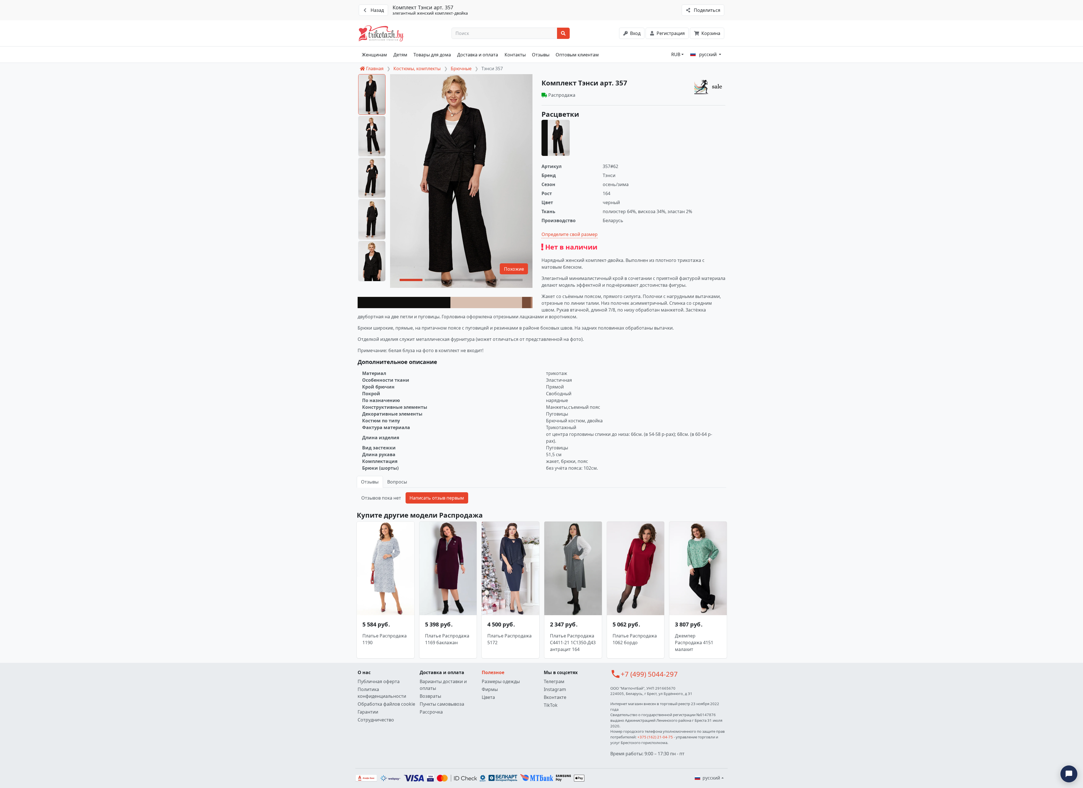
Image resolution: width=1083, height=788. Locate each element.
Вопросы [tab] (397, 482)
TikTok (551, 705)
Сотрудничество (376, 720)
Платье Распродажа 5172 (509, 639)
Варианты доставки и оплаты (443, 684)
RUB (675, 54)
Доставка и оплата (477, 55)
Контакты (515, 55)
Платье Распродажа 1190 (384, 639)
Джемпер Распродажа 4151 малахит (694, 642)
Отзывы (540, 55)
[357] (556, 138)
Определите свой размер (570, 234)
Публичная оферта (379, 681)
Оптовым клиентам (577, 55)
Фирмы (490, 689)
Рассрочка (431, 712)
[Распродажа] (709, 86)
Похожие (514, 269)
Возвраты (430, 696)
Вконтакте (555, 697)
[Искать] (563, 33)
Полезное (493, 672)
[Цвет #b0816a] (531, 302)
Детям (400, 55)
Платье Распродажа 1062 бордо (635, 639)
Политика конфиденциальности (382, 692)
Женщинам (374, 55)
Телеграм (554, 681)
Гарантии (368, 712)
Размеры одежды (501, 681)
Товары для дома (432, 55)
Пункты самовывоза (442, 704)
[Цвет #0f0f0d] (404, 302)
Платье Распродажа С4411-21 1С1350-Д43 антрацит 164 (573, 642)
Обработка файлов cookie (386, 704)
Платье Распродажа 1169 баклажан (447, 639)
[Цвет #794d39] (526, 302)
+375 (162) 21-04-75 (655, 737)
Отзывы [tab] (369, 482)
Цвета (488, 697)
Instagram (555, 689)
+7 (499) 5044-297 (649, 674)
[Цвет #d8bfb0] (486, 302)
